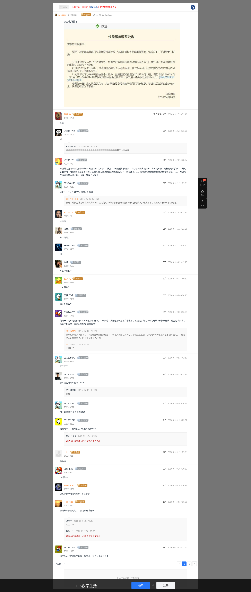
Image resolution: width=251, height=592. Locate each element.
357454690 (71, 331)
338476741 (70, 311)
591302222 (70, 420)
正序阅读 (157, 114)
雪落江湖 (68, 295)
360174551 (70, 485)
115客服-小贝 (72, 198)
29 (164, 311)
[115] (193, 7)
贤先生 (69, 520)
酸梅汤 (67, 114)
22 (164, 451)
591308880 (71, 390)
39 (164, 130)
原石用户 (84, 131)
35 (164, 228)
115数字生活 (86, 585)
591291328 (70, 547)
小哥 (66, 452)
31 (164, 278)
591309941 (70, 357)
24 (164, 419)
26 (164, 374)
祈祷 (66, 262)
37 (164, 182)
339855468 (70, 245)
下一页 (194, 563)
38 (164, 159)
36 (164, 212)
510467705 (70, 130)
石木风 (67, 278)
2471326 (68, 212)
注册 (165, 585)
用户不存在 (71, 435)
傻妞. (66, 228)
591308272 (70, 403)
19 (164, 501)
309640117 (70, 183)
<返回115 (60, 563)
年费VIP (87, 15)
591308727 (70, 374)
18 (164, 547)
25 (164, 403)
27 (164, 357)
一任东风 (68, 501)
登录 (141, 585)
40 (164, 114)
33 (164, 261)
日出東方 (68, 468)
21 (164, 468)
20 (164, 485)
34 (164, 245)
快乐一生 (70, 531)
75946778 (69, 159)
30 (164, 295)
